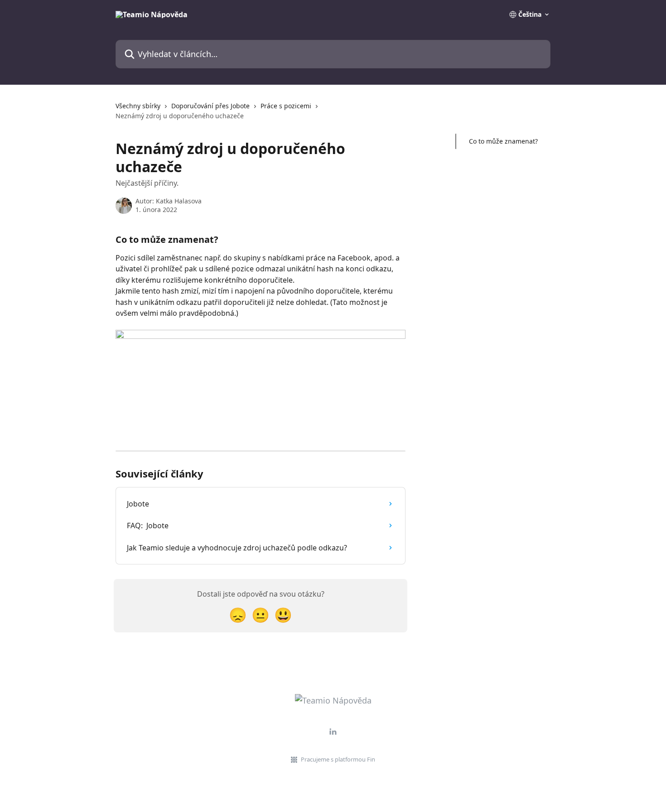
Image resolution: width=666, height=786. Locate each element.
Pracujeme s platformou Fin (338, 759)
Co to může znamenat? (503, 141)
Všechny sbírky (138, 105)
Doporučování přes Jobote (210, 105)
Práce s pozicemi (286, 105)
